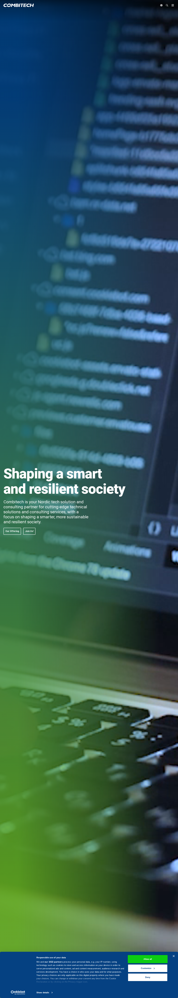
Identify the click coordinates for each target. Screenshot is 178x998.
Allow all (148, 959)
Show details (42, 992)
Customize (146, 968)
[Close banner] (174, 956)
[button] (12, 531)
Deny (147, 977)
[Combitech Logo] (18, 5)
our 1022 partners (53, 962)
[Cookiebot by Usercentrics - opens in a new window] (18, 993)
